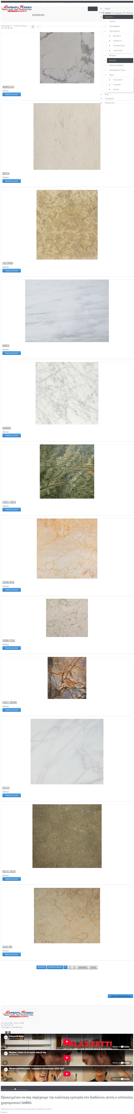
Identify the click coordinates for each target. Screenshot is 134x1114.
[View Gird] (33, 27)
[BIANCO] (67, 311)
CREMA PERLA (8, 640)
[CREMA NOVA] (67, 548)
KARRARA (6, 428)
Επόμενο (82, 967)
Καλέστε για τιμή (12, 94)
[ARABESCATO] (67, 58)
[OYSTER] (67, 752)
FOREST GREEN (9, 502)
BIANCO (5, 345)
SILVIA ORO (7, 946)
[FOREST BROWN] (67, 678)
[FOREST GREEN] (67, 471)
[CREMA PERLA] (67, 618)
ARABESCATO (8, 86)
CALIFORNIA (7, 263)
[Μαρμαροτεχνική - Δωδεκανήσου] (16, 9)
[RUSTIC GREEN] (67, 836)
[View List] (39, 27)
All (11, 28)
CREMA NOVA (8, 582)
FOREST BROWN (9, 702)
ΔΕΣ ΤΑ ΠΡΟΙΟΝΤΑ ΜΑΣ (120, 996)
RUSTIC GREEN (9, 871)
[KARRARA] (67, 393)
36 (8, 28)
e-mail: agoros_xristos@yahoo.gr (55, 3)
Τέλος (93, 967)
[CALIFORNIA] (67, 225)
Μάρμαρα (5, 91)
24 (5, 28)
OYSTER (5, 787)
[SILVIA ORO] (67, 916)
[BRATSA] (67, 136)
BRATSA (5, 173)
